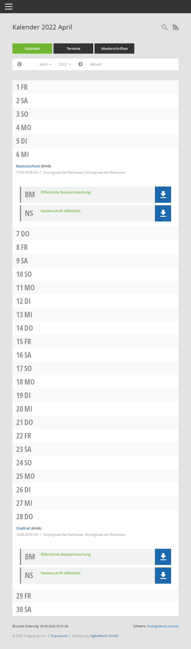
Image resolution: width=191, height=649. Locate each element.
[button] (163, 195)
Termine (73, 48)
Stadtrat (23, 528)
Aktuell (95, 64)
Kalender (32, 48)
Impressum (59, 636)
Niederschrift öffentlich (61, 211)
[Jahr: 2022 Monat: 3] (19, 64)
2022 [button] (63, 64)
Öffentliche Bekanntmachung (66, 192)
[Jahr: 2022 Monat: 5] (80, 64)
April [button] (44, 64)
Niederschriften (114, 48)
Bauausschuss (28, 166)
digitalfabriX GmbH (104, 636)
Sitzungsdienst (163, 626)
